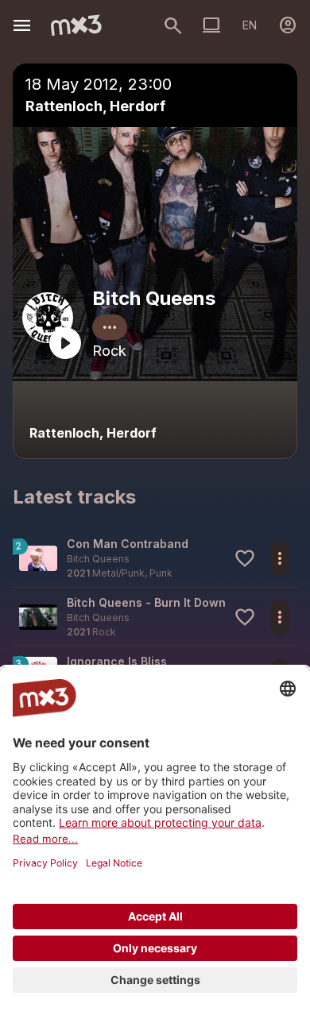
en (249, 25)
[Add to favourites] (244, 558)
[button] (155, 558)
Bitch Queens (153, 298)
